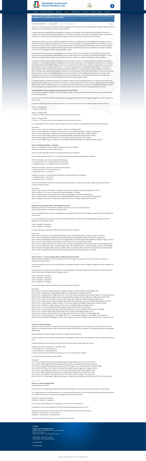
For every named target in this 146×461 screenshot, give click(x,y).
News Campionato (70, 23)
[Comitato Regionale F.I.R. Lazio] (51, 5)
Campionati (62, 23)
